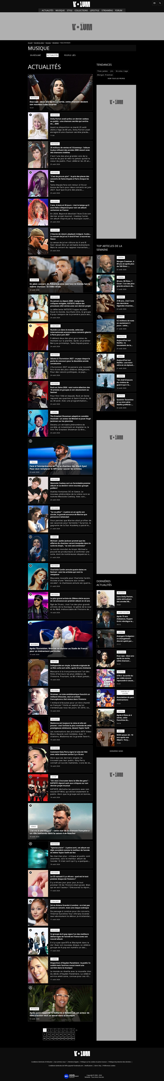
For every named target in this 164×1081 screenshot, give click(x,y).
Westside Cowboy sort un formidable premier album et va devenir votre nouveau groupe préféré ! (70, 485)
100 (51, 1038)
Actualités (47, 10)
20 (53, 1034)
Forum (118, 10)
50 (65, 1034)
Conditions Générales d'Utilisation (41, 1062)
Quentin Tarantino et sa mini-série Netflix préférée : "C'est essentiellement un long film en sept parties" (125, 407)
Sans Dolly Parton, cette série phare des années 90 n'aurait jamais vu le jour (125, 601)
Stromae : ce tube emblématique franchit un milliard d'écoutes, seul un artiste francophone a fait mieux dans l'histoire (70, 696)
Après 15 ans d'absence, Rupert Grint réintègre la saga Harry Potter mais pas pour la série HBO (125, 622)
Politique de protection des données (120, 1062)
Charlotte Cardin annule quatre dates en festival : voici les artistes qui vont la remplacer (68, 572)
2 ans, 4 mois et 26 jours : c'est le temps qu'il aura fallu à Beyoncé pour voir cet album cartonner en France (69, 207)
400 (62, 1038)
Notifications (89, 1066)
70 (73, 1034)
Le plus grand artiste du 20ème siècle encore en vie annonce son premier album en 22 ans (70, 599)
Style (69, 10)
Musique (60, 10)
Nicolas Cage (122, 71)
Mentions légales (73, 1062)
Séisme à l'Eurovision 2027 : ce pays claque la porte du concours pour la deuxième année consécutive (70, 361)
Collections (81, 10)
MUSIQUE (55, 43)
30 (57, 1034)
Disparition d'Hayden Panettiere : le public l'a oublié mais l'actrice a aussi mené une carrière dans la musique (70, 965)
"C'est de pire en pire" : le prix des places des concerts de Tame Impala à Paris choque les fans (69, 179)
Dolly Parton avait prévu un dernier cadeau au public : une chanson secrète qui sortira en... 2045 (69, 121)
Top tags (48, 43)
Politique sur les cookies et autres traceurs (94, 1062)
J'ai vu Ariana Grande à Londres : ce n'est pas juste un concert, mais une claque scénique (70, 906)
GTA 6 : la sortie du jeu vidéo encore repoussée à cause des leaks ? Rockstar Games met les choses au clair (126, 681)
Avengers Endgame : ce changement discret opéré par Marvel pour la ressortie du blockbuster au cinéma (126, 643)
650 (73, 1038)
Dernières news (39, 43)
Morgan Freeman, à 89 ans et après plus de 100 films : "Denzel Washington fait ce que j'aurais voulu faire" (125, 268)
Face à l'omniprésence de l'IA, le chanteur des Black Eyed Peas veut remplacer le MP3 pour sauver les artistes (58, 467)
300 (59, 1038)
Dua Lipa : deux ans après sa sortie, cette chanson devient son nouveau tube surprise (59, 103)
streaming (107, 10)
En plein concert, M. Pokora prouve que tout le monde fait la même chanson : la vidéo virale (60, 285)
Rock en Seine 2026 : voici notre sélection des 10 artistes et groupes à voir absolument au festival (70, 390)
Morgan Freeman (105, 75)
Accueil (30, 43)
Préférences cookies (109, 1066)
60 (69, 1034)
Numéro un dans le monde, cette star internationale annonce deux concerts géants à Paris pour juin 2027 (70, 332)
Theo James (102, 71)
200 (55, 1038)
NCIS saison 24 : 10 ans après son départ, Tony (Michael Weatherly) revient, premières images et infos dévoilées (125, 742)
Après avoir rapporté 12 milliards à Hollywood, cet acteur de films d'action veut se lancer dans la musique (59, 1014)
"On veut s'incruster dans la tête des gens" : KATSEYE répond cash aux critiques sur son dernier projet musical (69, 783)
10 (49, 1034)
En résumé (35, 55)
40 (61, 1034)
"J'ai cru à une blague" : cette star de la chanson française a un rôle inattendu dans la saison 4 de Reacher (59, 832)
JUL (111, 71)
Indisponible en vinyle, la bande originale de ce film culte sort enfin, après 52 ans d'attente (70, 666)
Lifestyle (94, 10)
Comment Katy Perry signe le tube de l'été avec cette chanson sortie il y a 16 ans (68, 753)
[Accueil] (82, 4)
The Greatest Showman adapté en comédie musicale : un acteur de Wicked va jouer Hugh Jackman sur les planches (70, 418)
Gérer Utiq (97, 1066)
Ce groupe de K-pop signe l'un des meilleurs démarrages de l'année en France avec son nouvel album (69, 936)
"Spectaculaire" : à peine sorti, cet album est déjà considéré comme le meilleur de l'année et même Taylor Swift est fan (70, 850)
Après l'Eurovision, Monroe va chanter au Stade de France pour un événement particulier (58, 649)
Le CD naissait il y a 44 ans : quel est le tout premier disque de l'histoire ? (69, 877)
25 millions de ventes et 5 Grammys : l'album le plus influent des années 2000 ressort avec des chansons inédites (70, 150)
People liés (70, 55)
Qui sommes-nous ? (60, 1062)
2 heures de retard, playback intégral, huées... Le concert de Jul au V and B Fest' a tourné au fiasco (70, 236)
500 (66, 1038)
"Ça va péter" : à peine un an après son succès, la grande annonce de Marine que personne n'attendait (68, 514)
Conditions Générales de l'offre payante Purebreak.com (66, 1066)
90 (48, 1038)
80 (44, 1038)
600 (69, 1038)
